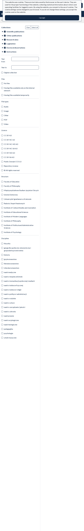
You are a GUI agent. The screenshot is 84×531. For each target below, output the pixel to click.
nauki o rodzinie (10, 298)
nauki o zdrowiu (10, 311)
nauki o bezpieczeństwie (13, 277)
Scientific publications (15, 32)
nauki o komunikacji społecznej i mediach (19, 281)
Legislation (11, 44)
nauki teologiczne (10, 325)
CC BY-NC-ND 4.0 (11, 144)
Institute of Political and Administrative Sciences (18, 226)
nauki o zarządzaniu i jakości (14, 307)
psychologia (8, 333)
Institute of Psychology (12, 232)
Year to (4, 67)
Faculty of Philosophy (12, 186)
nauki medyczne (10, 272)
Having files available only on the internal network (19, 89)
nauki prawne (9, 316)
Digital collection (10, 72)
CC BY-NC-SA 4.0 (10, 148)
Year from (3, 60)
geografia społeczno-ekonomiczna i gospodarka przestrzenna (17, 249)
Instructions (11, 52)
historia (7, 255)
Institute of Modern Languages (15, 216)
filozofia (7, 243)
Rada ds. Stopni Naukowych (14, 203)
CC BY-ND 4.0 (9, 153)
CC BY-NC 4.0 (9, 140)
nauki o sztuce (9, 303)
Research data (12, 40)
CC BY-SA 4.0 (9, 157)
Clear (28, 27)
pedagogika (8, 329)
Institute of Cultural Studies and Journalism (20, 208)
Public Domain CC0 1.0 (12, 162)
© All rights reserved (11, 170)
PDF (5, 120)
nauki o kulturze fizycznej (13, 285)
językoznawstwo (10, 259)
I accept (42, 18)
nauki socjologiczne (11, 320)
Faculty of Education (11, 182)
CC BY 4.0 (8, 135)
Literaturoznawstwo (11, 268)
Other (6, 115)
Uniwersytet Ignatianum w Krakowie (17, 199)
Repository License (11, 166)
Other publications (14, 36)
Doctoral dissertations (16, 48)
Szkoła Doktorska (11, 195)
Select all (35, 27)
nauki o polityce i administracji (15, 294)
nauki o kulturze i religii (12, 290)
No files (7, 83)
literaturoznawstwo (11, 264)
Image (6, 111)
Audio (6, 107)
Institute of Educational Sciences (16, 212)
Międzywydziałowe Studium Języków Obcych (21, 190)
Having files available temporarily (16, 95)
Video (6, 124)
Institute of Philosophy (12, 221)
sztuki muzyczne (10, 338)
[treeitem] (20, 31)
